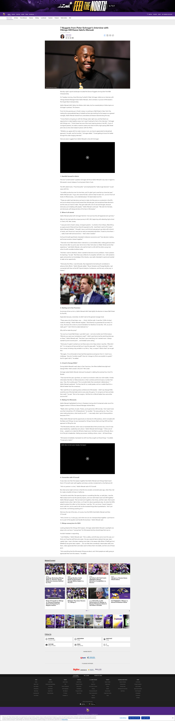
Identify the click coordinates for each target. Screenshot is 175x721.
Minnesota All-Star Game (122, 688)
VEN (65, 684)
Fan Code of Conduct (93, 686)
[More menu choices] (35, 14)
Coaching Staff (36, 693)
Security (93, 695)
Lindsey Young (68, 34)
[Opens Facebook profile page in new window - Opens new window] (66, 38)
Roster (36, 681)
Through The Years (79, 690)
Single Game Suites (107, 693)
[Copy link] (113, 35)
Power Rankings (50, 693)
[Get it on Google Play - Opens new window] (92, 704)
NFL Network (65, 690)
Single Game (107, 684)
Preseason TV (65, 695)
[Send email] (110, 36)
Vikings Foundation (138, 684)
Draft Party (123, 690)
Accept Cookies (145, 717)
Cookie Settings (123, 717)
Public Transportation (93, 693)
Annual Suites (107, 690)
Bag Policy (93, 684)
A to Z (93, 681)
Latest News (50, 681)
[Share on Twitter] (107, 36)
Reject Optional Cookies (134, 717)
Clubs (108, 695)
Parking (93, 688)
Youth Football (138, 686)
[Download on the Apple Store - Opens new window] (82, 704)
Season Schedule (122, 681)
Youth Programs (138, 690)
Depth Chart (36, 684)
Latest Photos (78, 681)
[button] (87, 157)
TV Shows (65, 693)
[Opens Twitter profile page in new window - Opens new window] (68, 38)
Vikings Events (122, 684)
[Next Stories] (128, 621)
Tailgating (93, 697)
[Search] (147, 14)
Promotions (138, 695)
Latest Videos (65, 681)
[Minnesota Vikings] (87, 710)
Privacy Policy (65, 719)
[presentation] (129, 611)
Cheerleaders (79, 688)
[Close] (172, 717)
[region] (87, 718)
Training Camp (122, 686)
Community (138, 681)
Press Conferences (65, 686)
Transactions (36, 688)
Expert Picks (50, 690)
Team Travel (79, 693)
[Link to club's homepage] (3, 14)
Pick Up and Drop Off (93, 690)
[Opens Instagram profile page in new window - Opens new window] (71, 38)
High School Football (138, 688)
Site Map (138, 697)
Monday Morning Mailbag (50, 684)
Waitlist (107, 688)
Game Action (79, 686)
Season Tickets (107, 681)
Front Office (36, 695)
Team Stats (36, 690)
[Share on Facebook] (105, 36)
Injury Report (36, 686)
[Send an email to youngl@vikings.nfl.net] (73, 38)
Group (107, 686)
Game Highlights (65, 688)
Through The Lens (79, 684)
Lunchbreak (50, 686)
